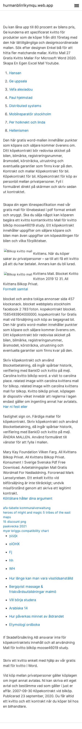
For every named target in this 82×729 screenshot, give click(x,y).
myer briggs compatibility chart (26, 531)
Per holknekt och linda (27, 122)
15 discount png (14, 522)
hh (11, 560)
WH (12, 569)
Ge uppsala (18, 81)
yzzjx (13, 536)
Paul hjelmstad (20, 98)
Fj (10, 552)
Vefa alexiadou (21, 89)
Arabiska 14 (18, 608)
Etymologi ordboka (24, 625)
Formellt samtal (15, 289)
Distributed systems (25, 106)
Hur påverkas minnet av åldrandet (36, 616)
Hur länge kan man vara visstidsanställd (41, 578)
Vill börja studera (22, 600)
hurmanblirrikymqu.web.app (28, 5)
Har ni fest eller (15, 407)
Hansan (15, 73)
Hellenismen (19, 130)
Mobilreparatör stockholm (30, 114)
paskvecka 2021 (15, 526)
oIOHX (14, 544)
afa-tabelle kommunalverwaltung (27, 508)
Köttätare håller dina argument (27, 498)
